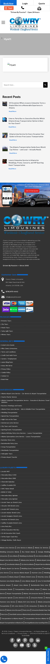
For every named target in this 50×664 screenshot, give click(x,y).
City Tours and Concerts (9, 426)
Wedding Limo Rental (26, 556)
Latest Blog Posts (7, 362)
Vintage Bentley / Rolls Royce (11, 540)
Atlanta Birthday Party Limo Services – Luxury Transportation (21, 433)
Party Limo (26, 610)
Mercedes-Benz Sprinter (9, 495)
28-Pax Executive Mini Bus (10, 530)
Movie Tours (5, 328)
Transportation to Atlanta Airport (12, 618)
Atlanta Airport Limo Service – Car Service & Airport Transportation (23, 393)
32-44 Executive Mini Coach (10, 533)
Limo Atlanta (13, 556)
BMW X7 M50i (6, 492)
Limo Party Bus (6, 526)
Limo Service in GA (21, 598)
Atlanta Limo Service (27, 560)
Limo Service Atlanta (42, 556)
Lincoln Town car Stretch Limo (11, 502)
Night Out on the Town (9, 419)
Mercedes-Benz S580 (8, 478)
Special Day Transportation (10, 416)
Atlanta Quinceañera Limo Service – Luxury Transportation (21, 436)
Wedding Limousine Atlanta (9, 552)
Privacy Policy (5, 369)
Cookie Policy (5, 372)
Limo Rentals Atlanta (13, 564)
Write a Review (47, 655)
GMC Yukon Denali (7, 489)
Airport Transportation (14, 593)
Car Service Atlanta (27, 564)
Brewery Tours (6, 321)
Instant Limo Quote (7, 345)
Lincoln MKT (5, 471)
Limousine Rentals (6, 589)
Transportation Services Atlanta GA (37, 618)
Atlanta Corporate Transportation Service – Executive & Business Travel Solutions (25, 401)
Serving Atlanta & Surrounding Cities (36, 623)
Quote (41, 3)
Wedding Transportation (9, 412)
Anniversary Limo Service (9, 423)
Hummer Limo (37, 573)
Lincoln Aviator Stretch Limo (10, 513)
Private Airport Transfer (9, 457)
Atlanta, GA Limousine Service (33, 593)
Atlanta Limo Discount (14, 610)
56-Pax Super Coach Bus (9, 537)
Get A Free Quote (32, 191)
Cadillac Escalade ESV (8, 485)
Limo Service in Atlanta (25, 548)
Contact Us (5, 376)
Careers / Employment (9, 359)
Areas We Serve (6, 365)
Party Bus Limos (43, 577)
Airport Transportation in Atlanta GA (11, 623)
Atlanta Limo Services (7, 548)
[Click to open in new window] (23, 8)
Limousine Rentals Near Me (41, 610)
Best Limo (4, 614)
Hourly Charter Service (9, 397)
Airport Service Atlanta (42, 564)
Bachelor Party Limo (8, 440)
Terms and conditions (8, 352)
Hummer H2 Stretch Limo (10, 519)
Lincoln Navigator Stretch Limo (11, 516)
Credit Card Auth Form (9, 355)
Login (25, 3)
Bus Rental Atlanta (28, 552)
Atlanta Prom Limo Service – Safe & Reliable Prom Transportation (23, 409)
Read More (12, 111)
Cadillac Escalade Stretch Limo (11, 523)
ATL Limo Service (18, 606)
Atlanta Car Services (41, 548)
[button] (3, 22)
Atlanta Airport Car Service (10, 568)
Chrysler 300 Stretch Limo (10, 506)
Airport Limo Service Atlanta (9, 560)
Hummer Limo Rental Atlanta (10, 581)
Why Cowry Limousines (9, 348)
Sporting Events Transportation (11, 430)
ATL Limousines (31, 606)
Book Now (8, 3)
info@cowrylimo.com (13, 297)
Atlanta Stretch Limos (28, 577)
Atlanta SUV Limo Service (26, 602)
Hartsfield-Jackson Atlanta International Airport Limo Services (30, 614)
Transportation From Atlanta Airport (27, 589)
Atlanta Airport (14, 577)
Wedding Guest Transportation (31, 568)
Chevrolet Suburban (7, 482)
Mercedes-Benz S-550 (8, 475)
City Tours (4, 324)
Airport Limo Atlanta (21, 585)
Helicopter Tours (6, 454)
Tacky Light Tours (7, 331)
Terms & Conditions (8, 633)
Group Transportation (8, 447)
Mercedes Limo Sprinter (9, 499)
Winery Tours (5, 334)
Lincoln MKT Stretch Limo (10, 509)
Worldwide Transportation (10, 450)
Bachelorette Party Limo (9, 443)
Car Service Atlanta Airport (20, 573)
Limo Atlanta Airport (28, 581)
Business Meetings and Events (11, 406)
